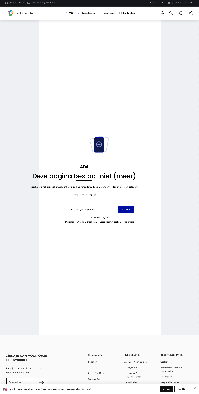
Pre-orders (129, 221)
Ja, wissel (166, 388)
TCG (71, 13)
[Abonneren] (41, 382)
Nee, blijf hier (183, 388)
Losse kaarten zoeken (110, 221)
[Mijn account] (162, 13)
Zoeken (126, 209)
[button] (171, 13)
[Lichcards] (20, 13)
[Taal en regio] (181, 13)
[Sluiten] (195, 387)
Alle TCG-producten (87, 221)
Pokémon (69, 221)
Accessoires (109, 13)
